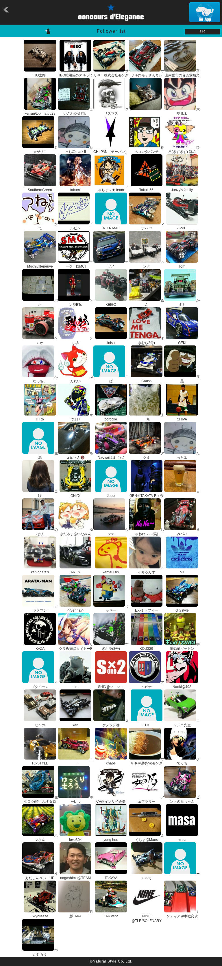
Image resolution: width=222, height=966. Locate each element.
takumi (75, 190)
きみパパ (188, 532)
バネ (48, 302)
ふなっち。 (45, 379)
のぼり (47, 532)
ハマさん (46, 837)
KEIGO (111, 305)
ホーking (82, 799)
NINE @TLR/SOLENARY (147, 918)
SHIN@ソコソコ (111, 687)
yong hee (110, 840)
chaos (111, 763)
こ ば (119, 379)
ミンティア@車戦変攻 (183, 914)
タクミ (153, 455)
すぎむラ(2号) (115, 646)
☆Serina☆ (75, 610)
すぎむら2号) (151, 340)
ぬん (154, 302)
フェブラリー (151, 799)
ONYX (75, 496)
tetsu (111, 343)
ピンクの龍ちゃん (185, 799)
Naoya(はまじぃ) (111, 457)
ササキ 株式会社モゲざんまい (111, 75)
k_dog (146, 878)
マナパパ (152, 226)
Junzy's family (182, 190)
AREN (75, 572)
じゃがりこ (45, 149)
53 (182, 572)
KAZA (40, 649)
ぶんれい (81, 379)
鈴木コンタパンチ (149, 149)
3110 (146, 725)
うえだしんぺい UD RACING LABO (41, 878)
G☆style (182, 610)
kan (75, 725)
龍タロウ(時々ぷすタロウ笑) (41, 801)
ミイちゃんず (151, 570)
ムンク (153, 264)
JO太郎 (40, 75)
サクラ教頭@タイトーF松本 (76, 648)
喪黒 (190, 379)
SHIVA (182, 419)
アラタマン (45, 608)
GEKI (182, 343)
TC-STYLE (40, 763)
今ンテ (118, 532)
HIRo (40, 419)
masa (182, 840)
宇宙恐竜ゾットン (185, 646)
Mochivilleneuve (40, 266)
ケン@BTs (81, 302)
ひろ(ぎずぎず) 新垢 (184, 149)
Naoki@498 (182, 687)
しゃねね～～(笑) (149, 532)
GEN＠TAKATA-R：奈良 (147, 498)
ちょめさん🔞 (79, 455)
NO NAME (111, 228)
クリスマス (116, 111)
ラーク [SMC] (79, 264)
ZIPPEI (182, 228)
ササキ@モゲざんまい (147, 73)
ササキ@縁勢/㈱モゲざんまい (147, 763)
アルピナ (152, 684)
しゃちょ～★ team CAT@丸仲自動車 (113, 190)
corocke (111, 419)
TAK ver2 (111, 916)
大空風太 (188, 111)
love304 (75, 840)
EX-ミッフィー (146, 610)
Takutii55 (146, 190)
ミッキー (117, 608)
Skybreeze (40, 916)
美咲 (48, 493)
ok (75, 687)
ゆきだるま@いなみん (76, 532)
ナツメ (118, 264)
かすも (189, 302)
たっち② (188, 455)
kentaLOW (111, 572)
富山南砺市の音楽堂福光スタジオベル (182, 75)
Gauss (146, 381)
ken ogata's (40, 572)
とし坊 (82, 340)
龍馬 (48, 455)
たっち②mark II (79, 149)
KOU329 (146, 649)
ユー (83, 761)
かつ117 (82, 417)
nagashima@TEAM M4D (75, 880)
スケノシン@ (115, 723)
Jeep (111, 496)
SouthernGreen (40, 190)
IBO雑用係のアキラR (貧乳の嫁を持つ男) (75, 77)
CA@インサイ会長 (110, 801)
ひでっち (188, 761)
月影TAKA (81, 914)
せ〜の (40, 725)
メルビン (81, 226)
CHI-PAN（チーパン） (110, 152)
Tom (182, 266)
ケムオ (47, 340)
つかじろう (45, 952)
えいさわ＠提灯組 (78, 111)
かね (48, 226)
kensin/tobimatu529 (40, 113)
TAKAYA (111, 878)
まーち (153, 417)
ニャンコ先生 (186, 723)
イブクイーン (44, 684)
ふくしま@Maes (149, 837)
